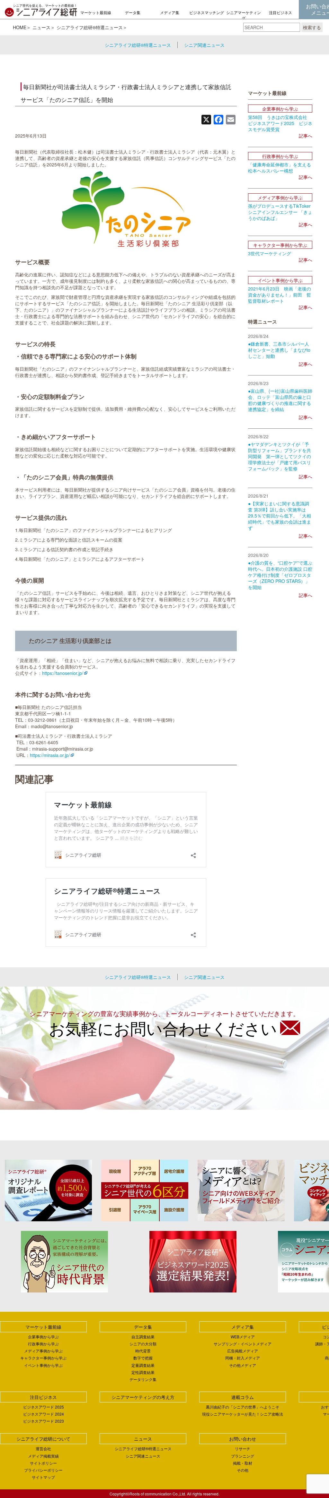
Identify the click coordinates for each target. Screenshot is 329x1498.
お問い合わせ (242, 1438)
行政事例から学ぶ (43, 1343)
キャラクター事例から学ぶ (43, 1357)
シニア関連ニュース (204, 45)
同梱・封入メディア (242, 1357)
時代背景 (143, 1350)
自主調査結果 (143, 1336)
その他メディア (242, 1365)
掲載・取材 (242, 1463)
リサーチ (242, 1448)
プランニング (242, 1456)
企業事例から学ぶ (43, 1336)
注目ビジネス (280, 12)
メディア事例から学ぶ (43, 1350)
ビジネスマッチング (206, 12)
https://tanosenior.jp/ (62, 673)
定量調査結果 (143, 1365)
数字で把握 (143, 1357)
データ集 (132, 12)
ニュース (41, 27)
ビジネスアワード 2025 (43, 1407)
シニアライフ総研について (43, 1438)
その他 (242, 1470)
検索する (312, 27)
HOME (19, 27)
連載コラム (242, 1397)
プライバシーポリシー (43, 1470)
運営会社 (43, 1448)
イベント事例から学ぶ (43, 1365)
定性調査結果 (143, 1372)
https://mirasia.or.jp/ (50, 755)
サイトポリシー (43, 1463)
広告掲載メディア (242, 1350)
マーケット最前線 (95, 12)
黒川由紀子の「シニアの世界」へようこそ (242, 1407)
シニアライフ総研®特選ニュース (90, 27)
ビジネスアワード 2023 (43, 1421)
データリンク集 (142, 1379)
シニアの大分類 (142, 1343)
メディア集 (169, 12)
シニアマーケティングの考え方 (243, 18)
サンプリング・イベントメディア (242, 1343)
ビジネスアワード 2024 (43, 1414)
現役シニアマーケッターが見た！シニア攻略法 (242, 1414)
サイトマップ (43, 1477)
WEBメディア (243, 1336)
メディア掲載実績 (43, 1456)
